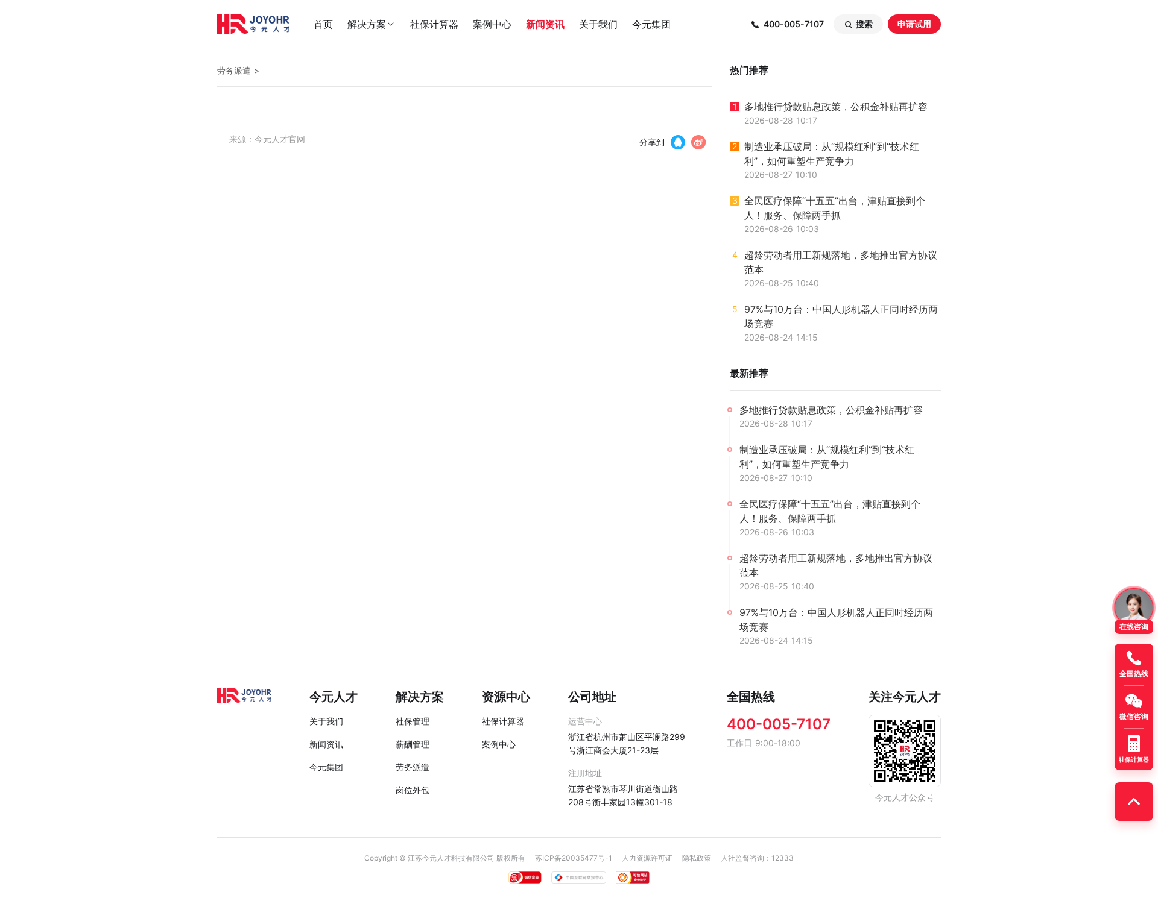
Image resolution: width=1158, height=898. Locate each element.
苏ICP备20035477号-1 (573, 857)
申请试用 (914, 24)
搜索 (858, 24)
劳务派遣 (234, 70)
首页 (323, 24)
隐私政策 (696, 857)
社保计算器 (434, 24)
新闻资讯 (545, 24)
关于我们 (598, 24)
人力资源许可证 (647, 857)
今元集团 (651, 24)
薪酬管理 (412, 744)
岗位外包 (412, 790)
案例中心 (492, 24)
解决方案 (371, 24)
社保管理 (412, 721)
